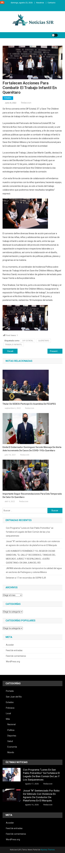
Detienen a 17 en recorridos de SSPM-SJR (26, 578)
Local (8, 713)
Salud (10, 741)
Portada (10, 691)
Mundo (10, 752)
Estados (7, 98)
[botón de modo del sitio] (55, 35)
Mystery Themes (48, 850)
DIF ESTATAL (27, 340)
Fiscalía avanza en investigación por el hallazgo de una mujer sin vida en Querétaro (12, 351)
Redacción (24, 455)
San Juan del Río (14, 697)
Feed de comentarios (16, 656)
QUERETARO (43, 340)
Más (8, 719)
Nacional (11, 724)
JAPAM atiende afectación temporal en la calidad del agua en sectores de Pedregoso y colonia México (34, 570)
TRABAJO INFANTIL (13, 344)
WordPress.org (13, 661)
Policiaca (10, 708)
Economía (12, 747)
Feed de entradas (14, 650)
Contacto (51, 3)
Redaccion (26, 103)
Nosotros (40, 3)
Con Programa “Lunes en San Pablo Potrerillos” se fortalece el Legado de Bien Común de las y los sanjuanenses (29, 532)
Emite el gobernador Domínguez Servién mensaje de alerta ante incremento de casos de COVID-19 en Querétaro (32, 449)
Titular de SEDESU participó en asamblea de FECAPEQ (29, 404)
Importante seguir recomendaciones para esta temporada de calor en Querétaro (32, 495)
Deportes (11, 735)
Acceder (10, 645)
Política (10, 730)
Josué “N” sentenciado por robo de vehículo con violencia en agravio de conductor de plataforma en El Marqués (33, 543)
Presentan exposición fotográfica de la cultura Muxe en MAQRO (56, 351)
